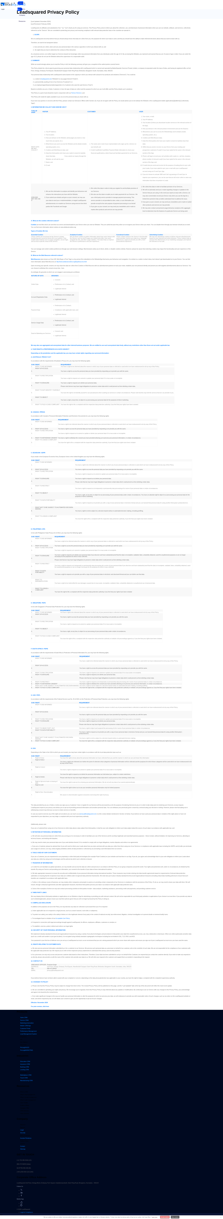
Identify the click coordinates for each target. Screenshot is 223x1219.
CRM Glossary (24, 1110)
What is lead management (27, 1094)
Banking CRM (24, 1067)
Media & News (24, 1141)
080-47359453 (5, 3)
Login (3, 9)
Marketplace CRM (25, 1075)
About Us (23, 1124)
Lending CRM (24, 1069)
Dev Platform (24, 1042)
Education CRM (25, 1061)
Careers (22, 1143)
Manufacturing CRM (26, 1080)
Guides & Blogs (24, 1105)
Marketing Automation (27, 1023)
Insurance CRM (25, 1064)
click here (45, 1006)
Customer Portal (25, 1028)
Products (22, 3)
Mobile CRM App (25, 1025)
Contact (22, 1146)
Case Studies (24, 1102)
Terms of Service (25, 1135)
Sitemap (22, 1149)
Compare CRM (24, 1108)
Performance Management (28, 1031)
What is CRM (24, 1092)
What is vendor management (28, 1097)
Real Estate (23, 1072)
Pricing (24, 1047)
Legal (22, 1130)
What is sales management (28, 1100)
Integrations (23, 1036)
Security (22, 1133)
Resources (22, 21)
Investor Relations (25, 1138)
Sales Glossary (24, 1113)
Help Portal (23, 1045)
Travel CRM (24, 1078)
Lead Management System (28, 1034)
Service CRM (24, 1020)
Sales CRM (23, 1017)
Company (22, 15)
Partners (22, 1127)
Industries (22, 9)
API (21, 1039)
